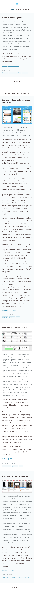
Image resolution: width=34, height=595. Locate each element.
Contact (26, 10)
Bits (12, 10)
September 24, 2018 (8, 463)
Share (18, 82)
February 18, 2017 (8, 70)
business (4, 73)
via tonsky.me (7, 459)
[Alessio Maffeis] (17, 4)
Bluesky (18, 10)
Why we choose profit (12, 18)
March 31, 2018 (7, 574)
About (7, 10)
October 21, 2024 (8, 314)
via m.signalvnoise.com (10, 66)
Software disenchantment (14, 328)
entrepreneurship (15, 73)
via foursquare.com (9, 310)
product (24, 73)
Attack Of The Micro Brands (15, 476)
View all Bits (17, 587)
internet (4, 317)
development (6, 466)
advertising (5, 577)
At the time (6, 163)
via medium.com (8, 570)
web (17, 317)
